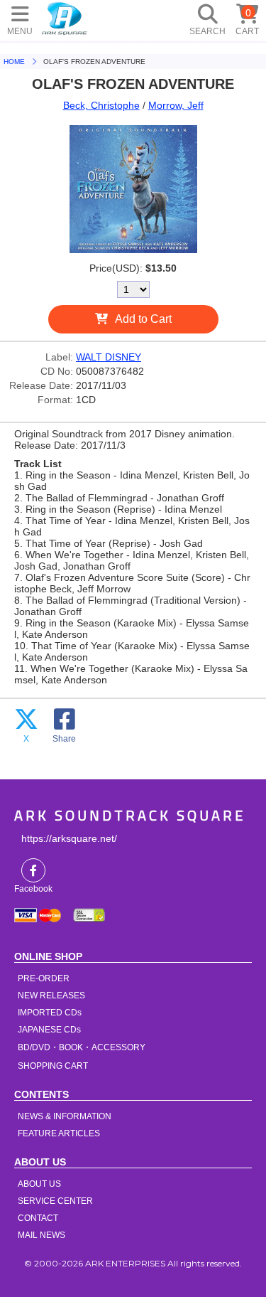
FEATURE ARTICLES (59, 1133)
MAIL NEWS (41, 1235)
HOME (64, 18)
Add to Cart (143, 319)
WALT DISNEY (108, 357)
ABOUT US (39, 1184)
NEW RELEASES (51, 995)
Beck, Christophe (101, 105)
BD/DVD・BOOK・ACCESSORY (81, 1047)
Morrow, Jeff (176, 105)
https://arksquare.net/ (69, 838)
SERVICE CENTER (55, 1201)
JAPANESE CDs (49, 1030)
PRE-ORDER (44, 978)
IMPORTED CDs (50, 1013)
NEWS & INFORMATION (64, 1116)
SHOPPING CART (53, 1066)
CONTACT (38, 1218)
